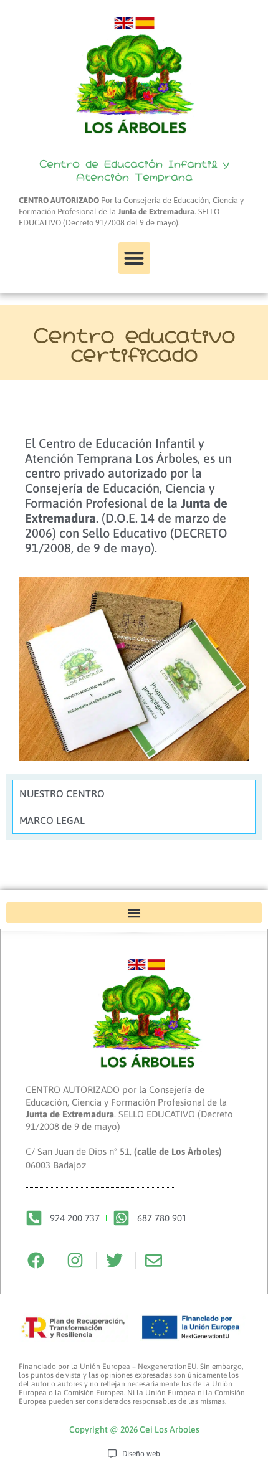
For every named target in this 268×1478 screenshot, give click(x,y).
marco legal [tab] (52, 820)
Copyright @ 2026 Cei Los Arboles (134, 1429)
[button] (134, 258)
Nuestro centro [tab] (62, 793)
